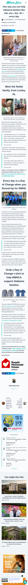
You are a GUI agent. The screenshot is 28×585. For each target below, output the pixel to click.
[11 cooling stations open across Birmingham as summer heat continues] (14, 533)
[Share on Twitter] (13, 30)
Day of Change (12, 76)
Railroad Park (8, 463)
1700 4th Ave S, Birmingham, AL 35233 (12, 320)
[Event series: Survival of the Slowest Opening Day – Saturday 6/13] (14, 437)
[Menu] (25, 2)
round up (14, 350)
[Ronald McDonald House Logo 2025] (12, 364)
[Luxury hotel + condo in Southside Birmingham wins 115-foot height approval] (14, 487)
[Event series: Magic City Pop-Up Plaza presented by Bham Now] (14, 458)
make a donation (16, 348)
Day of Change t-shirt (9, 306)
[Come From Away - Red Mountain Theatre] (12, 423)
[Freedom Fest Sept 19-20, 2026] (14, 581)
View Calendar (14, 468)
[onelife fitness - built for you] (14, 563)
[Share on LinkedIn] (8, 30)
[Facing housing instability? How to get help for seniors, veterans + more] (14, 510)
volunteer (7, 350)
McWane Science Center (10, 442)
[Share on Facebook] (4, 30)
